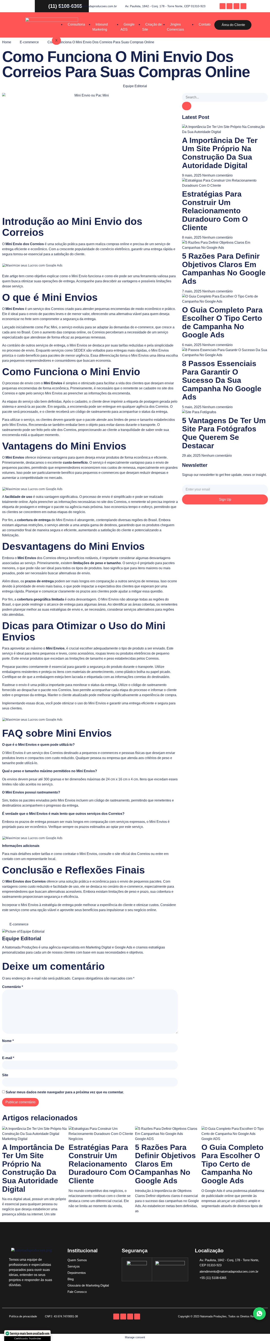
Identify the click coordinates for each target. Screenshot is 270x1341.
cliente (79, 254)
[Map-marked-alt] (229, 6)
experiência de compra (159, 695)
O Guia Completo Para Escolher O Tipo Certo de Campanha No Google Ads (222, 322)
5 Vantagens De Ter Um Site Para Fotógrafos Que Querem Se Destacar (224, 433)
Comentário (12, 987)
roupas (101, 653)
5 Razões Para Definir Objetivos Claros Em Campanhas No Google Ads (224, 268)
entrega (8, 249)
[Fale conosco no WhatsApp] (259, 1313)
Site (5, 1075)
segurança (71, 319)
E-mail (8, 1058)
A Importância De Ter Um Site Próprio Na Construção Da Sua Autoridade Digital (220, 153)
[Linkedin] (243, 6)
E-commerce (29, 42)
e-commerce (144, 327)
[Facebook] (222, 6)
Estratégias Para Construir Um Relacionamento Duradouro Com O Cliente (215, 211)
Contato (205, 24)
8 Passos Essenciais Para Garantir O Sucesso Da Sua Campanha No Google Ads (221, 380)
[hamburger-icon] (201, 18)
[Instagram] (236, 6)
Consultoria (76, 24)
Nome (8, 1041)
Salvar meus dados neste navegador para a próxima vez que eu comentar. (65, 1092)
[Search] (186, 106)
